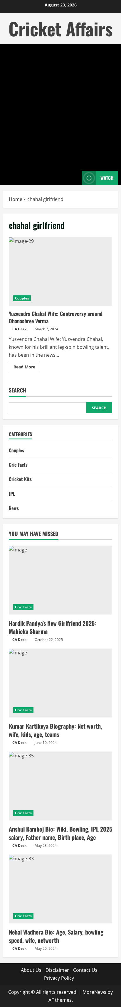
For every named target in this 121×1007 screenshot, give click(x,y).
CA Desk (19, 328)
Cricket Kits (20, 479)
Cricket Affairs (60, 28)
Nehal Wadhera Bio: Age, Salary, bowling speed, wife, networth (56, 936)
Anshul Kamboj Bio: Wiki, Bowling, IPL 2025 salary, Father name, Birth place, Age (60, 833)
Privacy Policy (59, 978)
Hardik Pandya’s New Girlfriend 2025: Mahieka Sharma (52, 627)
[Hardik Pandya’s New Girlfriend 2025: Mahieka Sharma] (60, 580)
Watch (107, 177)
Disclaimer (57, 970)
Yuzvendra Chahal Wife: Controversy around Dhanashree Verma (60, 271)
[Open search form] (74, 178)
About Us (31, 970)
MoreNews (94, 992)
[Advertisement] (60, 107)
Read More (27, 368)
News (14, 508)
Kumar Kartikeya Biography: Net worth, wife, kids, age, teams (55, 730)
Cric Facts (18, 464)
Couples (22, 298)
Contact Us (85, 970)
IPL (12, 493)
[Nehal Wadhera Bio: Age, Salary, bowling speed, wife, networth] (60, 888)
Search (17, 390)
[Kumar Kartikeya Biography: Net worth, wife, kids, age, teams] (60, 683)
